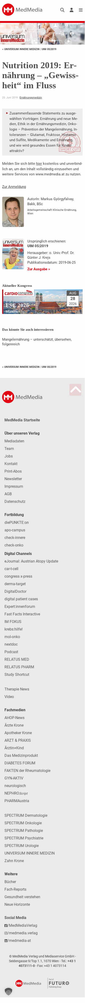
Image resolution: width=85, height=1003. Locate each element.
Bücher (10, 882)
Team (9, 448)
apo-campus (14, 530)
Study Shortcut (16, 674)
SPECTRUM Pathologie (23, 830)
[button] (8, 991)
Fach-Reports (15, 889)
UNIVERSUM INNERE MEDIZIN (29, 853)
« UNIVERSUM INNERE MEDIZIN (21, 49)
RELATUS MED (16, 659)
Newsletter (13, 479)
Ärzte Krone (14, 725)
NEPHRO (15, 793)
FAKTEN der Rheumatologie (27, 770)
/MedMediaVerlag (22, 925)
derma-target (15, 584)
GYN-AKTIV (13, 778)
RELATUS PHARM (19, 667)
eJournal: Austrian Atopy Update (31, 561)
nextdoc (11, 644)
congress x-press (18, 576)
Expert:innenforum (19, 606)
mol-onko (12, 637)
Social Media (15, 917)
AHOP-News (14, 717)
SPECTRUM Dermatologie (25, 815)
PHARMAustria (16, 801)
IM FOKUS (12, 621)
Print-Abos (13, 471)
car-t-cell (11, 569)
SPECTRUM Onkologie (23, 823)
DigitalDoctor (15, 591)
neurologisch (15, 785)
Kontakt (10, 463)
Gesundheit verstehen (22, 897)
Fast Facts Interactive (22, 614)
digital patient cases (21, 599)
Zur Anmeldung (14, 187)
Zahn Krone (14, 861)
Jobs (8, 456)
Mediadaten (14, 441)
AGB (8, 494)
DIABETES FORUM (19, 763)
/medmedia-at (19, 940)
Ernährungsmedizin (31, 97)
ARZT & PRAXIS (17, 740)
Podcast (11, 652)
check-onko (13, 545)
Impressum (13, 486)
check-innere (14, 537)
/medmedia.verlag (22, 933)
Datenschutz (14, 501)
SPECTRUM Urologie (21, 845)
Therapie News (16, 689)
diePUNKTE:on (16, 522)
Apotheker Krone (18, 733)
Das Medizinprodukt (21, 755)
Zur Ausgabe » (38, 269)
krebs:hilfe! (13, 629)
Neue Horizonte (17, 904)
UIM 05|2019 (49, 49)
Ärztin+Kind (14, 748)
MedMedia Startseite (22, 420)
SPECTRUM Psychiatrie (23, 838)
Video (9, 696)
